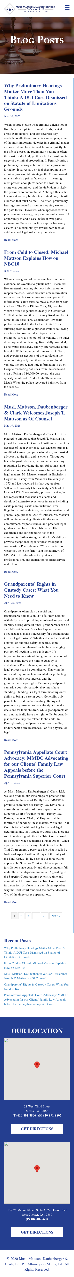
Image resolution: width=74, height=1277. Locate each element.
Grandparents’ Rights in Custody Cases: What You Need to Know (31, 589)
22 (44, 916)
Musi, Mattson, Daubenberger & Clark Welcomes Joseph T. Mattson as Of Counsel (36, 412)
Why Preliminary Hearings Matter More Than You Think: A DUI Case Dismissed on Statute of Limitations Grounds (35, 97)
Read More (11, 240)
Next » (56, 916)
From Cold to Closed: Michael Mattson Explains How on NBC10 (36, 257)
